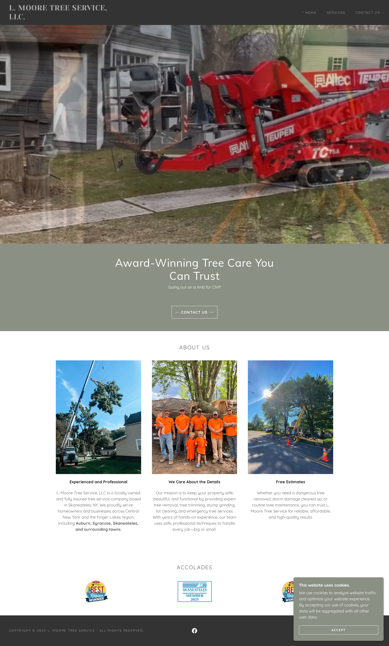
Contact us (194, 312)
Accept (338, 630)
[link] (61, 17)
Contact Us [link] (368, 13)
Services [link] (336, 13)
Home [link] (311, 13)
